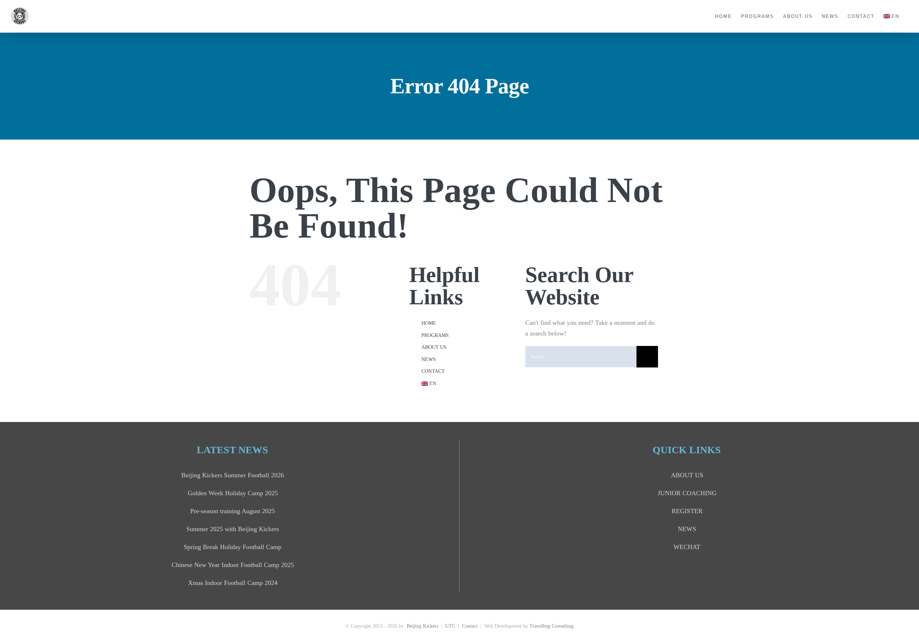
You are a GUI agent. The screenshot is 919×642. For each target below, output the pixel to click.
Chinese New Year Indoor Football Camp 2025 (233, 564)
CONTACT (433, 371)
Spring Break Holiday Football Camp (232, 546)
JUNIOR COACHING (687, 493)
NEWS (428, 359)
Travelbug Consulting (552, 626)
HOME (428, 323)
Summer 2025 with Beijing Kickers (232, 529)
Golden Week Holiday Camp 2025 (233, 493)
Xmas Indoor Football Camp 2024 (232, 582)
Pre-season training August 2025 (232, 511)
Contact (469, 626)
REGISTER (687, 511)
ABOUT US (434, 347)
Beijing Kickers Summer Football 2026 (232, 475)
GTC (450, 626)
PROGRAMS (435, 335)
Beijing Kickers (422, 626)
